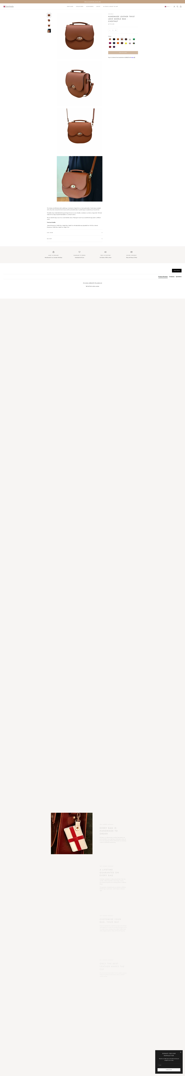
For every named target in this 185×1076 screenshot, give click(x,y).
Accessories (90, 6)
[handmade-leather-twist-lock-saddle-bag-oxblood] (122, 43)
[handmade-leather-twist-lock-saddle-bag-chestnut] (122, 39)
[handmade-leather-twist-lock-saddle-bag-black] (114, 39)
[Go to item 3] (49, 26)
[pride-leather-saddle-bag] (134, 43)
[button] (92, 286)
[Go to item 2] (49, 20)
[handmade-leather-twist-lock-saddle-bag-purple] (114, 47)
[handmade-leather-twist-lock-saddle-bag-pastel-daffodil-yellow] (126, 43)
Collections (79, 6)
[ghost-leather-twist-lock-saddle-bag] (130, 39)
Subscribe (169, 1069)
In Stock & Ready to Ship (110, 6)
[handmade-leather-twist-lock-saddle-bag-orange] (118, 43)
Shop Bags (70, 6)
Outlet (98, 6)
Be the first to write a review (92, 286)
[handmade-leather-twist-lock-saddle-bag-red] (110, 47)
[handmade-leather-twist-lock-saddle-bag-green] (134, 39)
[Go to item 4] (49, 31)
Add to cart (123, 52)
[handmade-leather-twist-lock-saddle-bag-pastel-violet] (130, 43)
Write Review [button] (177, 270)
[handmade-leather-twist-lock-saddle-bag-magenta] (110, 43)
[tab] (163, 277)
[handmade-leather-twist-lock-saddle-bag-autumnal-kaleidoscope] (110, 39)
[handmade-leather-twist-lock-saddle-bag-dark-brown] (126, 39)
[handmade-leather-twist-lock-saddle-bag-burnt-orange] (118, 39)
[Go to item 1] (49, 15)
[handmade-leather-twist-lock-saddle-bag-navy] (114, 43)
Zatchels (110, 14)
